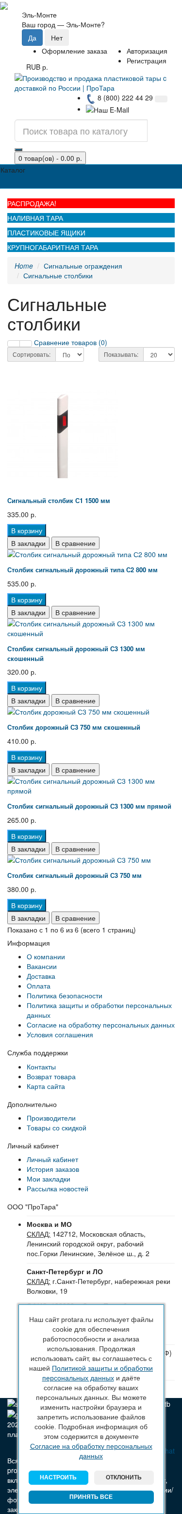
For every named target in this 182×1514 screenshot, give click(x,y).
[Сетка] (25, 343)
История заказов (53, 1169)
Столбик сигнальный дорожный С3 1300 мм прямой (89, 806)
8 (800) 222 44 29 (124, 97)
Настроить (58, 1477)
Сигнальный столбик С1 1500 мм (58, 500)
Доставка (41, 976)
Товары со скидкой (56, 1127)
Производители (51, 1118)
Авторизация (147, 51)
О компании (46, 956)
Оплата (38, 985)
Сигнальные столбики (58, 275)
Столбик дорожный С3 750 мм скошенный (73, 727)
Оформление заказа (74, 51)
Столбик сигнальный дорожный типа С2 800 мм (82, 569)
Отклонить (124, 1477)
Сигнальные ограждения (83, 266)
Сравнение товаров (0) (70, 342)
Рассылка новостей (57, 1188)
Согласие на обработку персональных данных (101, 1024)
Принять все (91, 1497)
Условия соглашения (60, 1034)
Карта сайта (46, 1086)
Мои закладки (48, 1179)
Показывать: (121, 354)
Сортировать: (31, 354)
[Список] (13, 343)
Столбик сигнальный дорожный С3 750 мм (74, 875)
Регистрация (146, 60)
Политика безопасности (64, 995)
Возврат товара (51, 1076)
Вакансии (42, 966)
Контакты (41, 1066)
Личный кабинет (52, 1159)
